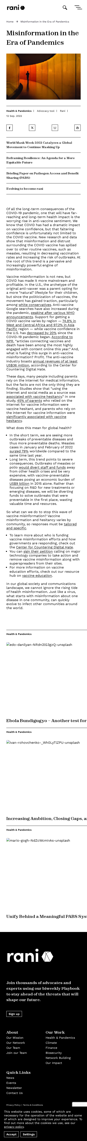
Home (10, 21)
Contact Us (14, 1093)
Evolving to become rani (24, 189)
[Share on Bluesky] (55, 128)
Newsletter (14, 1088)
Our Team (13, 1047)
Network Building (58, 1057)
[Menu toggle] (78, 7)
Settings (29, 1134)
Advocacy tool (45, 110)
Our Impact (54, 1063)
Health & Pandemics (18, 110)
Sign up (14, 1014)
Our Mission (14, 1037)
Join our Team (16, 1052)
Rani (62, 110)
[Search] (65, 7)
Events (11, 1082)
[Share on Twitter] (32, 128)
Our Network (15, 1042)
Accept (11, 1134)
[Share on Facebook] (9, 128)
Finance (51, 1047)
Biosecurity (54, 1052)
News (10, 1077)
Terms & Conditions (33, 1105)
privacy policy (14, 1126)
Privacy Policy (13, 1105)
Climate (51, 1042)
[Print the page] (77, 128)
